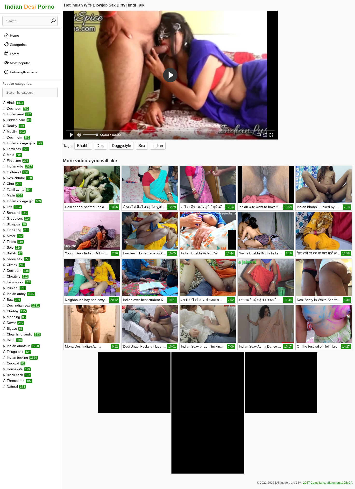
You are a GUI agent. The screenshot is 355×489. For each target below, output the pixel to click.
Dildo (14, 340)
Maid (13, 155)
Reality (15, 126)
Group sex (18, 218)
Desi (101, 146)
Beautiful (16, 213)
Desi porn (17, 270)
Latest (14, 54)
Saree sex (17, 259)
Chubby (16, 311)
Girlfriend (17, 172)
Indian (157, 146)
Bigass (14, 328)
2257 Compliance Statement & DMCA (328, 482)
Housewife (18, 369)
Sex (141, 146)
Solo (13, 247)
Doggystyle (121, 146)
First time (17, 160)
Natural (15, 386)
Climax (15, 265)
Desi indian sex (22, 305)
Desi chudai (19, 178)
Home (14, 35)
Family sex (18, 282)
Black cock (18, 375)
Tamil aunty (18, 189)
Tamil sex (17, 149)
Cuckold (15, 363)
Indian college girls (24, 143)
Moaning (16, 317)
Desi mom (17, 137)
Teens (14, 242)
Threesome (19, 381)
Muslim (15, 131)
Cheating (17, 276)
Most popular (19, 63)
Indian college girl (23, 201)
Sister (14, 236)
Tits (13, 207)
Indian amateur (22, 346)
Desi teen (17, 108)
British (14, 253)
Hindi (14, 103)
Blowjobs (16, 224)
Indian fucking (21, 357)
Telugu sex (18, 352)
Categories (18, 45)
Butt (13, 299)
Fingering (17, 230)
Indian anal (18, 114)
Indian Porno (30, 6)
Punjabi (15, 288)
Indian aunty (20, 294)
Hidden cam (18, 120)
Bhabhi (83, 146)
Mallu (14, 195)
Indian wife (19, 166)
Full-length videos (23, 72)
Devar (14, 323)
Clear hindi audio (23, 334)
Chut (13, 184)
